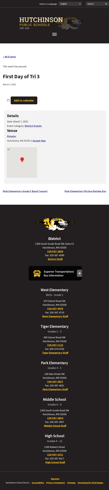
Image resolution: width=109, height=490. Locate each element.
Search (106, 4)
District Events (33, 126)
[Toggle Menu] (54, 34)
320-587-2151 (55, 454)
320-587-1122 (55, 345)
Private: (11, 136)
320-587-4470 (55, 308)
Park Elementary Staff (55, 389)
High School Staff (55, 462)
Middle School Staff (55, 425)
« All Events (9, 56)
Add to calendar (24, 100)
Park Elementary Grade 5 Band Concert (25, 191)
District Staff (55, 259)
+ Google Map (38, 140)
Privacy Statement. (55, 482)
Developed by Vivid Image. (90, 482)
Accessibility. (38, 482)
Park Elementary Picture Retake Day (85, 191)
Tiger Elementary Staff (55, 352)
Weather (55, 478)
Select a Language (48, 3)
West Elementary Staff (55, 316)
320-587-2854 (55, 418)
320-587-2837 (55, 381)
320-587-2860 (55, 251)
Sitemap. (71, 482)
